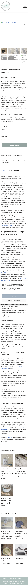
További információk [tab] (13, 170)
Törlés (2, 132)
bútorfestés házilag (8, 160)
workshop (7, 162)
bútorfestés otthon (16, 160)
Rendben (14, 296)
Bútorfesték (7, 158)
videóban (10, 437)
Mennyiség (4, 126)
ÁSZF (19, 578)
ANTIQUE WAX (5, 272)
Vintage (2, 162)
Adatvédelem (13, 578)
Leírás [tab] (3, 170)
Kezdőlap (3, 18)
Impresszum (4, 578)
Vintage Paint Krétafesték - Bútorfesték (16, 18)
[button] (24, 24)
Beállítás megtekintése (14, 300)
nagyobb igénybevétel (6, 225)
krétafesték (23, 160)
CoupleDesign (19, 583)
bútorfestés (12, 158)
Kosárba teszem (14, 145)
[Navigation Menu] (25, 6)
